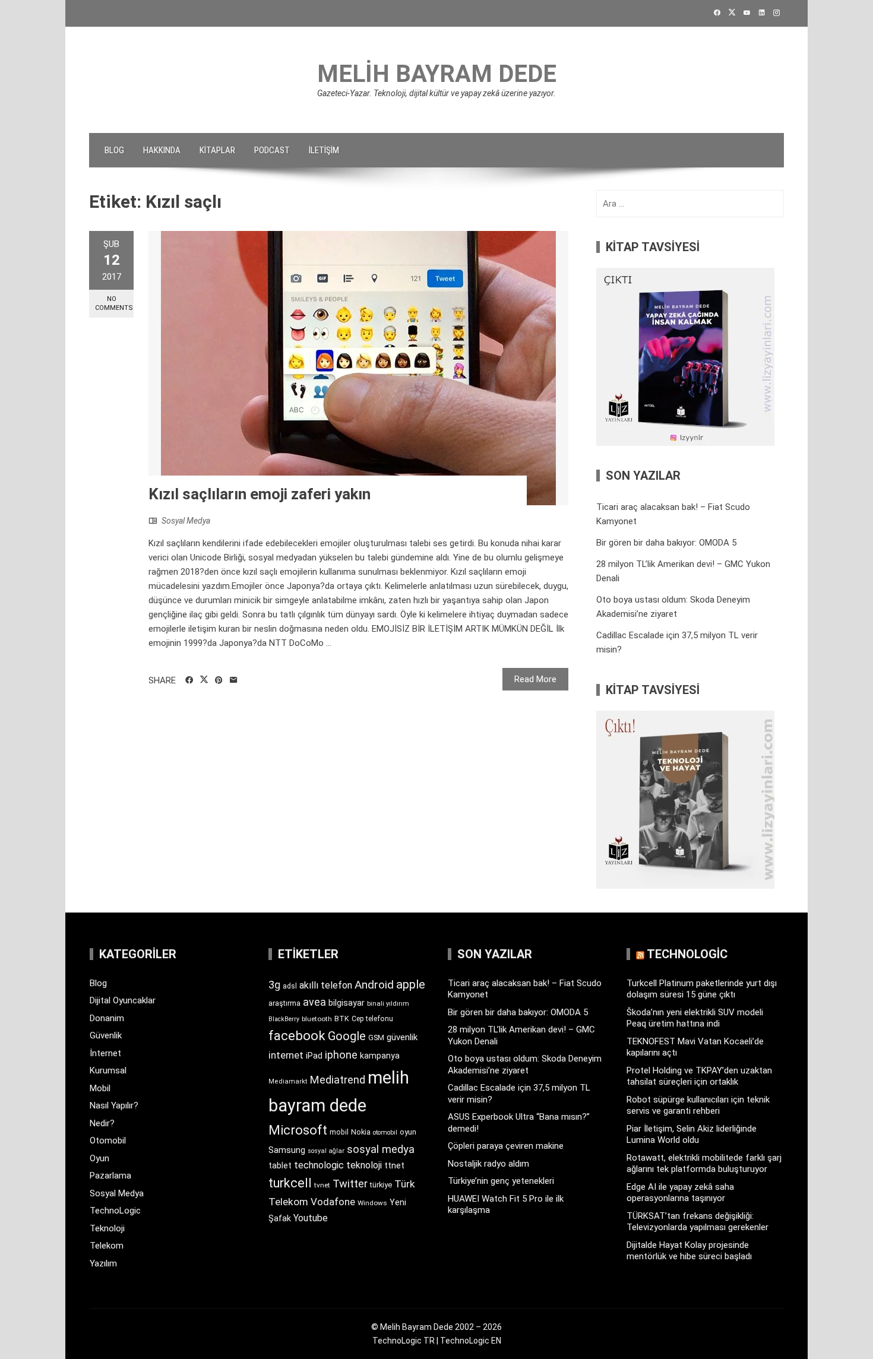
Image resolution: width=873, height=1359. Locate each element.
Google (347, 1036)
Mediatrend (337, 1079)
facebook (296, 1035)
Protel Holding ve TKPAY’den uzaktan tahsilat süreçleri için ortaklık (699, 1076)
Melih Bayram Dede (436, 74)
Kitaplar (217, 150)
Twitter (350, 1183)
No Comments (114, 303)
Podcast (272, 150)
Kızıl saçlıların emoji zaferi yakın (259, 494)
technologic (319, 1165)
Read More (535, 679)
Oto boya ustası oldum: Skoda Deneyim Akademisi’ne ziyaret (525, 1064)
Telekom (107, 1245)
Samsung (286, 1150)
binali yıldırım (388, 1004)
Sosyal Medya (186, 520)
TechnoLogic (115, 1210)
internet (285, 1055)
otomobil (385, 1132)
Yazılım (103, 1263)
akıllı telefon (325, 985)
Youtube (310, 1218)
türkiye (381, 1184)
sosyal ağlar (326, 1151)
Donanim (107, 1018)
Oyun (99, 1158)
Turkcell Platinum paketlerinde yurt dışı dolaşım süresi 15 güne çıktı (702, 989)
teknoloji (364, 1165)
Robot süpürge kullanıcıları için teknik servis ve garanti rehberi (698, 1105)
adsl (290, 986)
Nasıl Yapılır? (114, 1105)
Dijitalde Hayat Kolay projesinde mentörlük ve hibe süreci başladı (689, 1251)
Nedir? (102, 1123)
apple (410, 984)
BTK (341, 1018)
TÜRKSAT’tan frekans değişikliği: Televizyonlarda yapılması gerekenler (697, 1222)
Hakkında (162, 150)
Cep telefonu (372, 1019)
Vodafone (333, 1202)
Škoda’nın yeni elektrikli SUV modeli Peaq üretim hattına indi (695, 1018)
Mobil (100, 1088)
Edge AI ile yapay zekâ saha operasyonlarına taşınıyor (680, 1192)
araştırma (284, 1003)
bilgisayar (346, 1003)
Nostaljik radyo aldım (488, 1163)
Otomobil (108, 1140)
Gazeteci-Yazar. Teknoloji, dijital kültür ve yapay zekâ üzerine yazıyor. (436, 93)
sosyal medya (381, 1149)
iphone (341, 1054)
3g (274, 984)
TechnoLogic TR (403, 1340)
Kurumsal (108, 1070)
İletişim (324, 150)
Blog (114, 150)
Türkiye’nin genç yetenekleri (501, 1181)
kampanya (380, 1055)
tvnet (322, 1185)
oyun (408, 1131)
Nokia (361, 1131)
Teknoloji (107, 1228)
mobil (339, 1132)
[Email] (233, 680)
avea (314, 1002)
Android (374, 984)
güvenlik (402, 1037)
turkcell (290, 1183)
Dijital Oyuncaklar (123, 1000)
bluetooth (317, 1019)
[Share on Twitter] (204, 680)
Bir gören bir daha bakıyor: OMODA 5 (666, 542)
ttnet (394, 1165)
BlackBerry (283, 1019)
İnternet (105, 1053)
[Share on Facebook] (189, 680)
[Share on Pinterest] (218, 680)
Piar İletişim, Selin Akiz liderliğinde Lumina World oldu (692, 1134)
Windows (372, 1203)
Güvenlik (106, 1035)
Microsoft (297, 1130)
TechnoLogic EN (470, 1340)
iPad (314, 1055)
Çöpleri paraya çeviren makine (506, 1146)
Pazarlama (110, 1175)
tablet (280, 1165)
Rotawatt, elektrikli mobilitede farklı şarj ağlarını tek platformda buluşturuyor (704, 1163)
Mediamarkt (288, 1081)
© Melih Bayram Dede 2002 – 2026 (436, 1327)
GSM (376, 1037)
